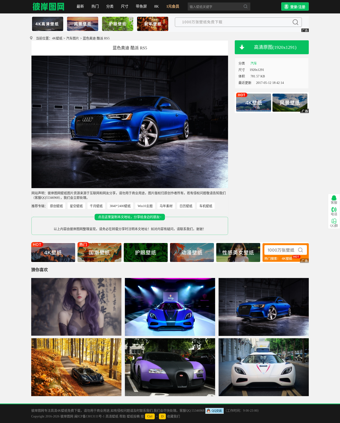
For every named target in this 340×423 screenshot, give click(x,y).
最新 (80, 6)
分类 (110, 6)
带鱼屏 (141, 6)
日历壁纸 (185, 206)
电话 (334, 214)
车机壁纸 (205, 206)
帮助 (122, 416)
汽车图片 (72, 38)
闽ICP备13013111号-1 (89, 416)
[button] (295, 6)
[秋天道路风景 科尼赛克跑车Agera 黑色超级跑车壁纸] (76, 367)
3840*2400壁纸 (120, 206)
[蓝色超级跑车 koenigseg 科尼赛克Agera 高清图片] (170, 307)
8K (156, 6)
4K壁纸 (57, 38)
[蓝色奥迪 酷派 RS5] (264, 307)
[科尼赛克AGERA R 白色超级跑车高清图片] (264, 367)
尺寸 (124, 6)
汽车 (253, 63)
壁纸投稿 (133, 416)
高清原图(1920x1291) (275, 47)
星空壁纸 (76, 206)
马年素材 (166, 206)
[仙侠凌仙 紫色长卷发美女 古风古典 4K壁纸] (76, 307)
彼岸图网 (48, 6)
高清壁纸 (111, 416)
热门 (95, 6)
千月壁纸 (96, 206)
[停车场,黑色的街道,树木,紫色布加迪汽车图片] (170, 367)
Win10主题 (145, 206)
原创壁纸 (56, 206)
